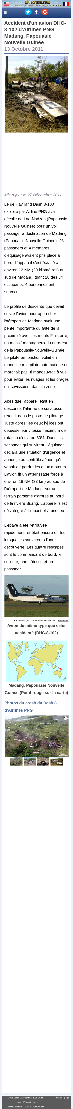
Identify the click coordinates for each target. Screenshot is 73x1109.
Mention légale (15, 1107)
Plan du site (38, 1107)
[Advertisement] (36, 162)
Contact (27, 1107)
